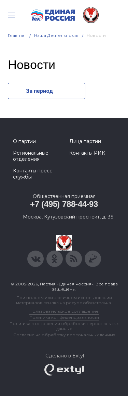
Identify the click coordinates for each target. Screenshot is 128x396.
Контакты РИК (87, 153)
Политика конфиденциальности (64, 317)
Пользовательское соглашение (64, 311)
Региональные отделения (30, 156)
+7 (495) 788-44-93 (64, 204)
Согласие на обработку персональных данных (64, 334)
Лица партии (85, 141)
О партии (24, 141)
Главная (17, 35)
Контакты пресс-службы (33, 174)
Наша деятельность (56, 35)
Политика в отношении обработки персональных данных (64, 326)
